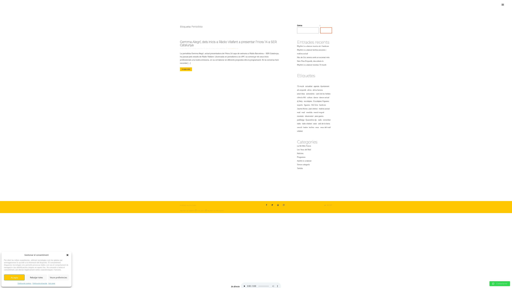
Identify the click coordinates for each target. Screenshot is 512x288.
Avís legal (51, 283)
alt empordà (301, 90)
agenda (316, 86)
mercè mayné (319, 112)
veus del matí (325, 127)
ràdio (299, 124)
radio (320, 120)
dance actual (324, 98)
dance (315, 98)
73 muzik (300, 86)
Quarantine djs (311, 120)
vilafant (300, 131)
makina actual (324, 109)
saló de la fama (324, 124)
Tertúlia (300, 168)
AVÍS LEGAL (201, 211)
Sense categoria (303, 165)
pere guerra (319, 116)
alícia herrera (318, 90)
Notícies (222, 48)
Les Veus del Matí (212, 48)
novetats (300, 116)
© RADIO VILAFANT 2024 (188, 205)
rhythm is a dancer (304, 161)
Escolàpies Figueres (321, 101)
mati (298, 112)
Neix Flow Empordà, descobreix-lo (310, 61)
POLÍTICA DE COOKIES (187, 211)
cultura (309, 98)
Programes (301, 157)
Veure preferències (58, 277)
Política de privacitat (40, 283)
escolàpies (308, 101)
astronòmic (310, 94)
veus (317, 127)
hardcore (322, 105)
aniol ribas (301, 94)
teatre (305, 127)
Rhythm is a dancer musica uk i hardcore (313, 46)
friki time (314, 105)
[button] (67, 255)
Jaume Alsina (302, 109)
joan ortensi (313, 109)
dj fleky (300, 101)
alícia (309, 90)
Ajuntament (324, 86)
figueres (307, 105)
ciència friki (301, 98)
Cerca (299, 25)
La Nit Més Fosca (304, 146)
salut (315, 124)
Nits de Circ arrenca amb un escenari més (313, 57)
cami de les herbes (323, 94)
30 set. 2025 (184, 48)
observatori (309, 116)
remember (327, 120)
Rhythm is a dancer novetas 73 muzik (311, 65)
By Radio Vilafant (197, 48)
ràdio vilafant (307, 124)
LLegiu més (186, 69)
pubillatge (300, 120)
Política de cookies (24, 283)
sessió (299, 127)
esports (300, 105)
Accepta (14, 277)
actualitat (308, 86)
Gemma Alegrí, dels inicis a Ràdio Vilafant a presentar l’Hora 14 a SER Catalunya (228, 43)
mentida (309, 112)
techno (311, 127)
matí (303, 112)
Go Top (329, 205)
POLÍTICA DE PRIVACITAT (215, 211)
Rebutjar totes (36, 277)
